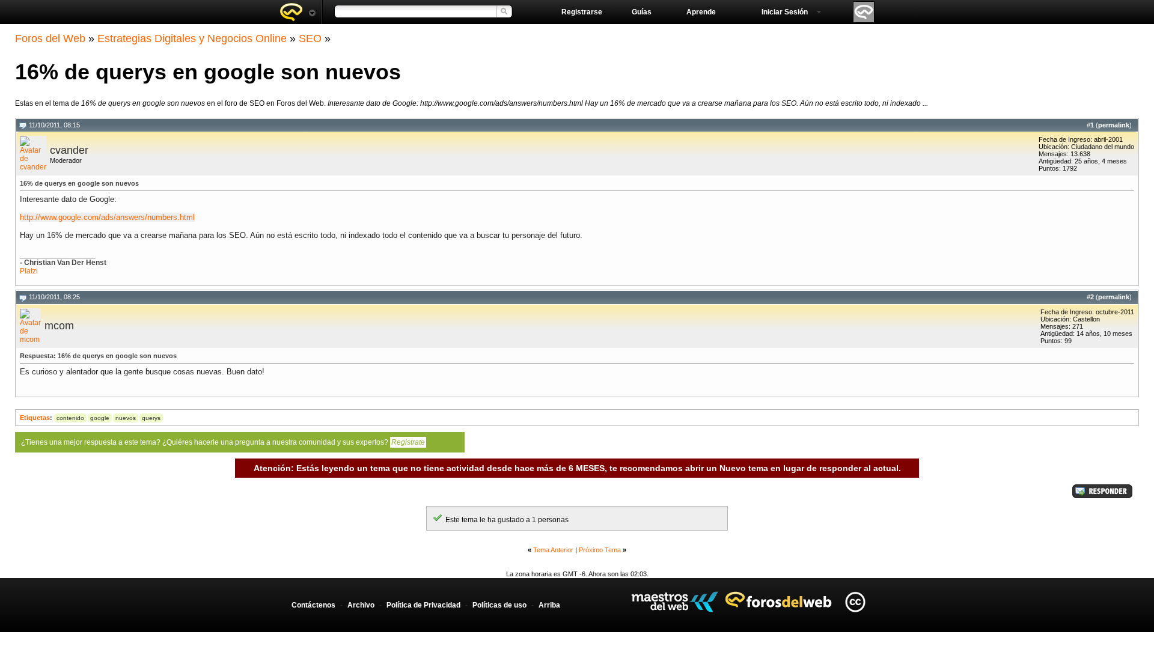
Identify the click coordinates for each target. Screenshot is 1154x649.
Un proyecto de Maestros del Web (674, 601)
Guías (642, 12)
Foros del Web (50, 38)
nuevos (125, 418)
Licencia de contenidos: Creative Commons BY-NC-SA (855, 601)
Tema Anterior (553, 549)
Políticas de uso (499, 605)
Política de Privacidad (423, 605)
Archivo (360, 605)
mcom (59, 326)
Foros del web (297, 12)
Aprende (701, 12)
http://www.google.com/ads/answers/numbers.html (107, 217)
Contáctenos (313, 605)
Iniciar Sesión (785, 12)
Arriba (549, 605)
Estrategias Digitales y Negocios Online (192, 38)
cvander (69, 150)
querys (151, 418)
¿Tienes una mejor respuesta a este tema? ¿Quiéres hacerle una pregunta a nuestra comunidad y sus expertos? (223, 442)
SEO (310, 38)
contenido (70, 418)
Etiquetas (35, 417)
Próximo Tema (600, 549)
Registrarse (581, 12)
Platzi (29, 271)
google (99, 418)
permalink (1113, 125)
